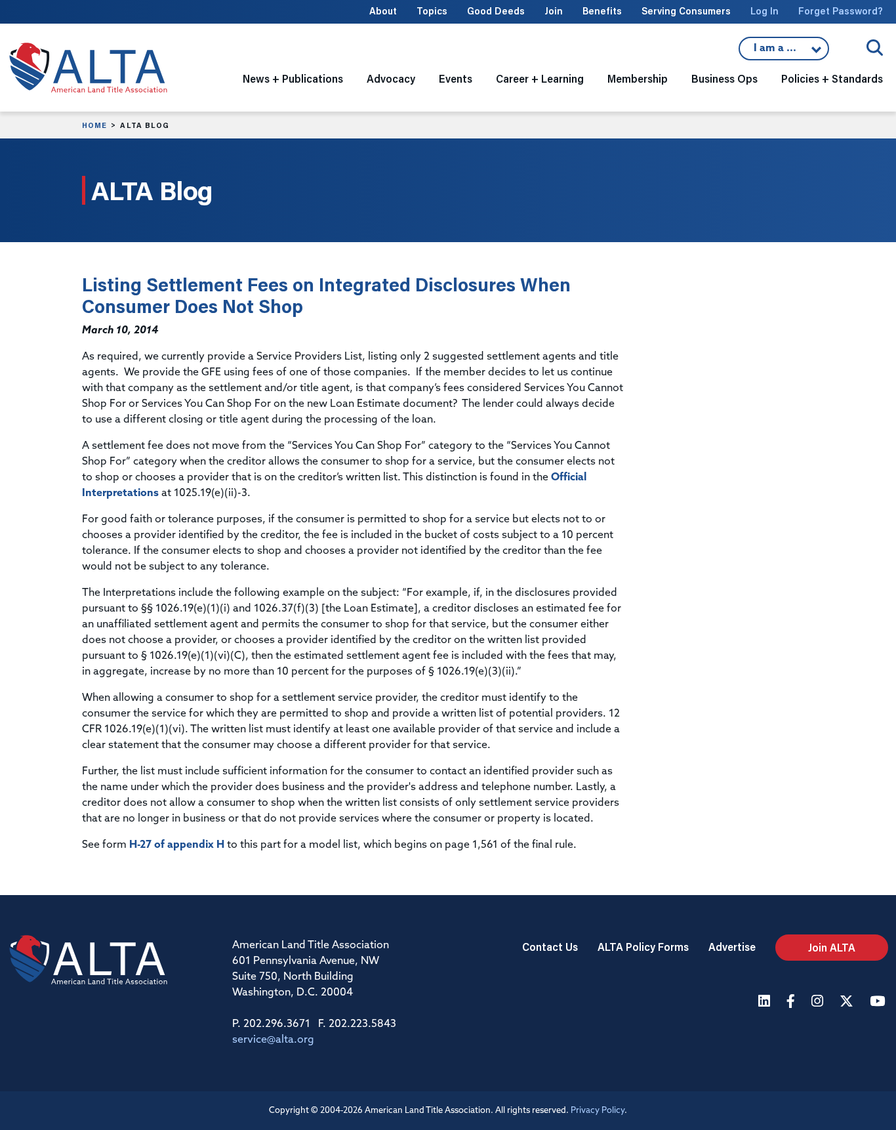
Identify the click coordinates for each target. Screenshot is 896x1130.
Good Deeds (496, 11)
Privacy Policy (597, 1110)
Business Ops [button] (724, 78)
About (383, 11)
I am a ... (777, 51)
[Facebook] (792, 1002)
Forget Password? (840, 11)
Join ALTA (831, 947)
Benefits (602, 11)
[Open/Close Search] (874, 47)
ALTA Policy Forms (643, 946)
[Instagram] (818, 1002)
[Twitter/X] (848, 1002)
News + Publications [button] (293, 78)
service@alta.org (273, 1040)
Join (553, 11)
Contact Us (550, 946)
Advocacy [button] (391, 78)
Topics (432, 11)
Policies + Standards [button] (832, 78)
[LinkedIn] (765, 1002)
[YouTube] (879, 1002)
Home (94, 125)
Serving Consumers (686, 11)
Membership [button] (637, 78)
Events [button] (455, 78)
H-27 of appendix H (176, 845)
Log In (764, 11)
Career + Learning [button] (540, 78)
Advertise (732, 946)
